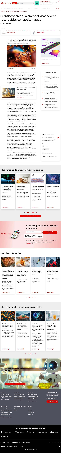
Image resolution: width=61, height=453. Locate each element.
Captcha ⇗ (40, 237)
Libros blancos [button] (21, 8)
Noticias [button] (3, 8)
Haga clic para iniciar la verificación (35, 236)
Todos (14, 3)
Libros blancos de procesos (6, 412)
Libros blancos (31, 412)
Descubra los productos (32, 394)
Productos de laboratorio (33, 396)
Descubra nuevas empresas (19, 396)
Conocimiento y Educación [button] (32, 8)
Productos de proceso (32, 398)
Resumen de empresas (18, 400)
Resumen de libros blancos (6, 417)
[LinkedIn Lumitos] (59, 446)
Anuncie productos (31, 400)
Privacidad (21, 446)
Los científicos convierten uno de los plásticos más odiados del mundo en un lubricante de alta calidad (52, 87)
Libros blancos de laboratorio (7, 410)
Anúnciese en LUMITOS (5, 442)
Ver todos (28, 243)
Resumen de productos (32, 402)
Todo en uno (30, 414)
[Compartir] (56, 8)
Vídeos (15, 410)
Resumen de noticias (5, 399)
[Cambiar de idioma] (58, 8)
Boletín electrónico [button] (45, 8)
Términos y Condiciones (12, 446)
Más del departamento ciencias (30, 216)
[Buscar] (33, 3)
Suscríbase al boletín (50, 232)
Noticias (29, 408)
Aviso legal (3, 446)
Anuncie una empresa (18, 398)
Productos (30, 410)
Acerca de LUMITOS (16, 442)
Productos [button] (14, 8)
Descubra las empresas (19, 394)
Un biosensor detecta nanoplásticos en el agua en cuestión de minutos (50, 94)
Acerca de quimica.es (26, 442)
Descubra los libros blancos (6, 408)
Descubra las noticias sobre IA (15, 384)
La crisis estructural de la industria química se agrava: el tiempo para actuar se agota (51, 100)
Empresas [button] (8, 8)
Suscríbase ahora (52, 401)
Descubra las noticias (5, 394)
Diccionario (16, 408)
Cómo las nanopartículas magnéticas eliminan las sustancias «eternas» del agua (51, 106)
